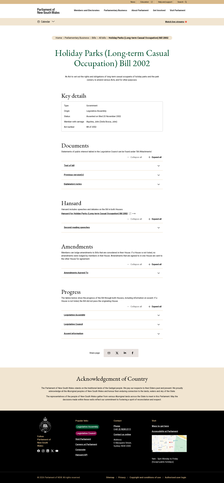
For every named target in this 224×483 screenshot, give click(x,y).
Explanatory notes (73, 184)
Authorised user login (175, 477)
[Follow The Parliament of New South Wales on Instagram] (43, 451)
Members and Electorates (87, 10)
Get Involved (159, 10)
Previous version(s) (74, 174)
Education (145, 2)
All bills (102, 37)
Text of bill (69, 165)
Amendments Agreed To (76, 272)
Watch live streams (174, 22)
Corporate (80, 449)
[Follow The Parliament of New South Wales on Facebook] (38, 451)
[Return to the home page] (48, 11)
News (133, 2)
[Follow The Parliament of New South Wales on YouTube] (57, 451)
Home (59, 37)
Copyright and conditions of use (145, 477)
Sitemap (110, 477)
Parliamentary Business (115, 10)
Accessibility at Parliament (165, 431)
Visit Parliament (177, 10)
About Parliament (140, 10)
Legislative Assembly (74, 315)
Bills (94, 37)
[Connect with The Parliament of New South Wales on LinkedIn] (47, 451)
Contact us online (122, 434)
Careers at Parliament (86, 444)
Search (180, 2)
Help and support (165, 2)
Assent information (73, 333)
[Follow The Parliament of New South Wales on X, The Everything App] (52, 451)
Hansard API (81, 455)
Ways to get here (160, 426)
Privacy (122, 477)
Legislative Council (73, 324)
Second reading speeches (77, 227)
